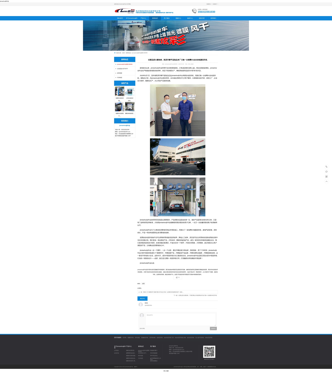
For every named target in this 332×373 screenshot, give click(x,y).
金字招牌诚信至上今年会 (155, 359)
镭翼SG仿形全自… (131, 358)
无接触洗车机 (144, 337)
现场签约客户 (153, 350)
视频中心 (178, 18)
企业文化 (116, 353)
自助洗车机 (160, 337)
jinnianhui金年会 (4, 1)
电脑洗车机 (131, 337)
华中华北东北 (153, 355)
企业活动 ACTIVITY (122, 68)
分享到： (139, 288)
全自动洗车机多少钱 (180, 337)
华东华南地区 (153, 353)
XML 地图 (166, 371)
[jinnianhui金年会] (146, 10)
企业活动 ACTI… (142, 353)
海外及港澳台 (153, 360)
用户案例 (166, 18)
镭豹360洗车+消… (131, 360)
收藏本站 (209, 4)
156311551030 (326, 166)
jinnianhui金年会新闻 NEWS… (143, 351)
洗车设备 (137, 337)
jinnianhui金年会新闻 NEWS (139, 53)
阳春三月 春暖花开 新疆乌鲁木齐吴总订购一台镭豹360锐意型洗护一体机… (163, 292)
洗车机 (124, 337)
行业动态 (119, 77)
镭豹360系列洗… (130, 350)
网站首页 (120, 18)
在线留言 (215, 4)
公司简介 (116, 350)
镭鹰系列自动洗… (131, 353)
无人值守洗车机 (199, 337)
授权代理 (201, 18)
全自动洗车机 (190, 337)
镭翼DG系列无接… (131, 355)
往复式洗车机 (208, 337)
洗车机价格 (152, 337)
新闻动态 (155, 18)
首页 (123, 53)
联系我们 (213, 18)
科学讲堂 (119, 73)
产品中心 (143, 18)
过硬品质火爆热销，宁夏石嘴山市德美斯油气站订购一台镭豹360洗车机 (198, 295)
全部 (143, 283)
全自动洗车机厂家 (169, 337)
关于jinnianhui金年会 (131, 20)
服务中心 (190, 18)
